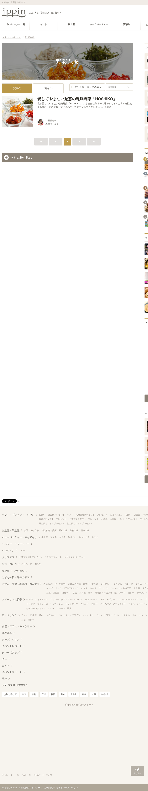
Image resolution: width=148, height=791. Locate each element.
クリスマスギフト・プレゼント (84, 519)
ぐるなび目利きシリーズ (30, 787)
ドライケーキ (71, 604)
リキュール (137, 615)
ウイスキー (51, 615)
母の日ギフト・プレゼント (51, 523)
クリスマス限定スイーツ (30, 557)
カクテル (125, 615)
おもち (38, 564)
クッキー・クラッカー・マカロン (66, 599)
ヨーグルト (106, 584)
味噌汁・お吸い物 (103, 593)
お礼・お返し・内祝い (120, 514)
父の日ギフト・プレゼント (79, 523)
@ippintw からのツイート (79, 704)
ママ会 (53, 537)
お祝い (42, 514)
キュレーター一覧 (10, 775)
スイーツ (23, 550)
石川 (43, 694)
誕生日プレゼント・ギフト (60, 514)
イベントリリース (12, 672)
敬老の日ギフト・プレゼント (52, 519)
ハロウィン (8, 550)
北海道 (73, 694)
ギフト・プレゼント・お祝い (18, 514)
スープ (122, 593)
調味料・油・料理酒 (56, 584)
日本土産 (85, 530)
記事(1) (17, 88)
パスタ (84, 588)
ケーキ (29, 599)
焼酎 (41, 615)
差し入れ (35, 530)
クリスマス (8, 557)
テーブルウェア (10, 639)
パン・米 (129, 584)
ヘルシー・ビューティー (15, 544)
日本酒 (33, 615)
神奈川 (104, 694)
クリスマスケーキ (53, 557)
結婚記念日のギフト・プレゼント (92, 514)
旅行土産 (74, 530)
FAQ (73, 787)
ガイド (5, 665)
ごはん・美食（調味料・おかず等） (22, 583)
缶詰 (75, 593)
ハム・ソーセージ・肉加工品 (117, 588)
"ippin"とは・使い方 (43, 775)
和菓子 (95, 604)
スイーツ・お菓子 (12, 599)
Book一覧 (26, 775)
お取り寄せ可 (10, 694)
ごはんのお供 (74, 584)
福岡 (53, 694)
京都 (34, 694)
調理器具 (7, 632)
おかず (93, 588)
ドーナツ (30, 604)
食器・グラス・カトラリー (17, 626)
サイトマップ (62, 787)
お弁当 (82, 593)
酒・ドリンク (9, 615)
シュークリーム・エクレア (130, 599)
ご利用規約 (49, 787)
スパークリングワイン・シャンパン (76, 615)
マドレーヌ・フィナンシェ (50, 604)
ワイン (24, 615)
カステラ (85, 604)
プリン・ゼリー (107, 599)
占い (4, 659)
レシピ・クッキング (88, 537)
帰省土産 (63, 530)
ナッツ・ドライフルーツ (67, 588)
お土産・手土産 (10, 530)
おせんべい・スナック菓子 (113, 604)
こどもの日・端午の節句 (15, 577)
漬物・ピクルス (90, 584)
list (19, 501)
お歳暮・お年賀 (108, 519)
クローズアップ (10, 652)
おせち (24, 564)
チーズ (49, 588)
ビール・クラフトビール (107, 615)
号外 (4, 678)
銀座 (84, 694)
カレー (131, 593)
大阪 (94, 694)
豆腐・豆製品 (52, 593)
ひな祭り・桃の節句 (13, 570)
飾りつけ (72, 537)
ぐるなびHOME (9, 787)
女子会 (62, 537)
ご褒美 (137, 514)
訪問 (26, 530)
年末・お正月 (9, 564)
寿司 (90, 593)
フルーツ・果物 (63, 608)
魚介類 (137, 588)
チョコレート (91, 599)
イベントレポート (12, 646)
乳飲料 (31, 619)
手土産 (44, 537)
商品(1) (48, 88)
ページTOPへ (137, 782)
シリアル (118, 584)
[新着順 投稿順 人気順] (119, 87)
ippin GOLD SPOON (13, 685)
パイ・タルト (41, 599)
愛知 (63, 694)
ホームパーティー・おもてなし (19, 537)
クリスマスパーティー (74, 557)
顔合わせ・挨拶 (49, 530)
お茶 (23, 619)
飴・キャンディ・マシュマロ (40, 608)
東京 (24, 694)
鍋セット (66, 593)
